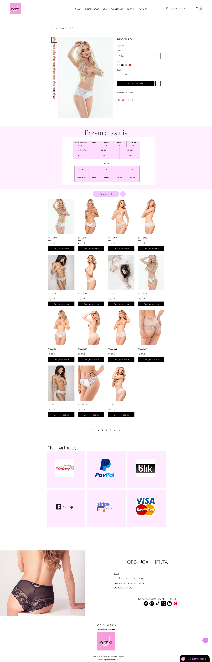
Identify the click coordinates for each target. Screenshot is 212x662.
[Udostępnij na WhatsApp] (127, 100)
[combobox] (139, 56)
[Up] (123, 194)
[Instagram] (151, 603)
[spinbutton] (122, 74)
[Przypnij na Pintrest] (123, 100)
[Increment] (126, 74)
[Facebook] (146, 603)
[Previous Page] (92, 429)
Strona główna (57, 28)
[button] (196, 8)
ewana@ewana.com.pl (106, 629)
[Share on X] (132, 100)
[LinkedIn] (169, 603)
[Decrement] (118, 74)
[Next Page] (119, 429)
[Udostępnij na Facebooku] (118, 100)
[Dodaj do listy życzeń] (158, 83)
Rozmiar (120, 51)
